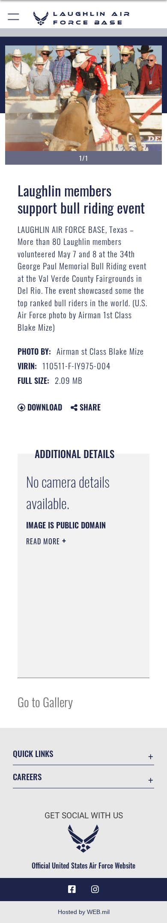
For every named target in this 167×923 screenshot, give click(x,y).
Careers (27, 776)
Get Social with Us (84, 815)
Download (43, 407)
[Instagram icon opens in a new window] (95, 889)
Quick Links (33, 753)
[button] (14, 18)
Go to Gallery (45, 701)
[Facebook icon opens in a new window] (72, 889)
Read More (44, 541)
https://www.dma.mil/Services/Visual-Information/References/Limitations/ (78, 662)
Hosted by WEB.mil (84, 911)
